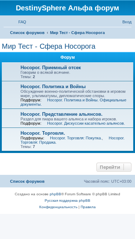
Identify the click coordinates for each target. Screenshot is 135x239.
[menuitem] (19, 22)
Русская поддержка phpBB (67, 200)
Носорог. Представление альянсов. (62, 114)
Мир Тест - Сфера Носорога (48, 46)
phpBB (55, 194)
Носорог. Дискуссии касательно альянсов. (86, 123)
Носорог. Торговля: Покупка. (76, 138)
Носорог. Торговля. (43, 133)
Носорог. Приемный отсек (51, 67)
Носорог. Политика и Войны (53, 86)
